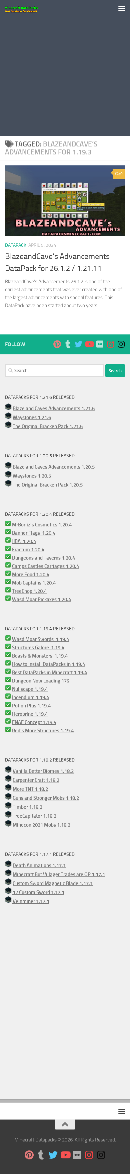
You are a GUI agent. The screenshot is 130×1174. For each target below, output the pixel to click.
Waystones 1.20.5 (32, 476)
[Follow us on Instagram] (110, 344)
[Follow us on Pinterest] (57, 344)
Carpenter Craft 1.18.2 (36, 780)
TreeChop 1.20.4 (29, 591)
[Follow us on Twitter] (78, 344)
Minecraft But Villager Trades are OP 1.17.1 (59, 874)
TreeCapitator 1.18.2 (34, 816)
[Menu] (121, 8)
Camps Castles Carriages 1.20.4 (45, 566)
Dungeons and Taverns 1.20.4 (43, 558)
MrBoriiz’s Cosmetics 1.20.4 (42, 525)
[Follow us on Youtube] (89, 344)
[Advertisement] (65, 68)
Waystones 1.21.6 (32, 417)
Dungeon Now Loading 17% (40, 681)
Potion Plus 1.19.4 (31, 706)
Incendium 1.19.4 (30, 697)
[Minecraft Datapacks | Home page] (26, 8)
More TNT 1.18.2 (30, 789)
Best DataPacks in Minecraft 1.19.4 (49, 673)
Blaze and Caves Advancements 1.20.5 (54, 467)
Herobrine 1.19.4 (30, 714)
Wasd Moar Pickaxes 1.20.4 (41, 599)
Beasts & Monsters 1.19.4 (40, 656)
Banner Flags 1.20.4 (33, 533)
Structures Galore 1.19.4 (38, 648)
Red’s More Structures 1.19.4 (43, 731)
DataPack (15, 245)
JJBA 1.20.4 (24, 541)
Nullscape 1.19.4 (30, 689)
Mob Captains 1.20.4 (34, 583)
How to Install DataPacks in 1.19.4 (48, 664)
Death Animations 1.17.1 (39, 865)
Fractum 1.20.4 (28, 550)
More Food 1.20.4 (30, 575)
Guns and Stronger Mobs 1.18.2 (46, 798)
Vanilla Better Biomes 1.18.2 (43, 771)
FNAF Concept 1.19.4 (34, 722)
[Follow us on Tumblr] (68, 344)
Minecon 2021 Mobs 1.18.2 (41, 825)
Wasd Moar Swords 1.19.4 (40, 639)
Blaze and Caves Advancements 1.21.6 (54, 408)
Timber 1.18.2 (27, 807)
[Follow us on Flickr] (100, 344)
